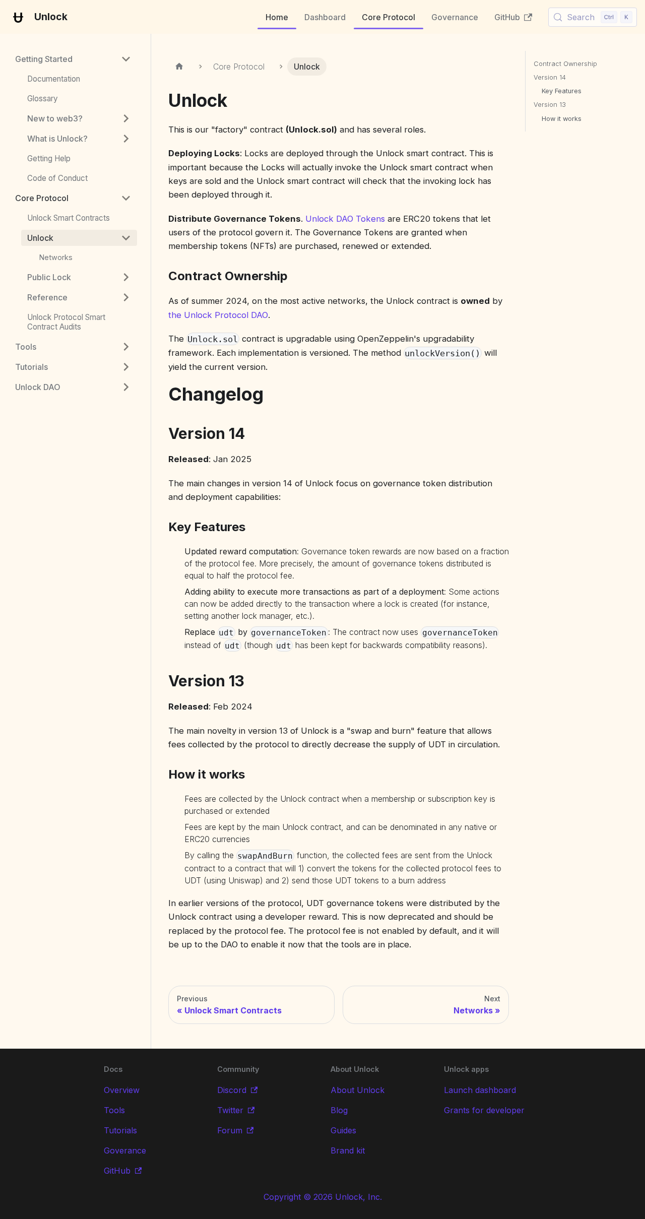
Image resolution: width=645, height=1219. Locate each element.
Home (277, 17)
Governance (454, 17)
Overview (122, 1090)
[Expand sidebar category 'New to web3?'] (126, 118)
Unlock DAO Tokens (345, 219)
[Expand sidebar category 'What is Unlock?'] (126, 139)
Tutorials (120, 1130)
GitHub (507, 17)
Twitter (230, 1110)
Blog (339, 1110)
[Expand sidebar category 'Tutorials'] (126, 367)
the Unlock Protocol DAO (218, 315)
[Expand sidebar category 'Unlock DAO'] (126, 387)
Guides (343, 1130)
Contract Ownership (565, 64)
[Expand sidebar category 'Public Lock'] (126, 277)
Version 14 (550, 77)
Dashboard (325, 17)
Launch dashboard (480, 1090)
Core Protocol (388, 17)
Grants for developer (484, 1110)
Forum (229, 1130)
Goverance (125, 1150)
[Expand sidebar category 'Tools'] (126, 347)
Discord (231, 1090)
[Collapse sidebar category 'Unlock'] (126, 238)
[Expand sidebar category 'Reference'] (126, 297)
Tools (114, 1110)
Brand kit (348, 1150)
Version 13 (550, 104)
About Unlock (357, 1090)
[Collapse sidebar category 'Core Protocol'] (126, 198)
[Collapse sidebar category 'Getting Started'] (126, 59)
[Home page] (179, 66)
